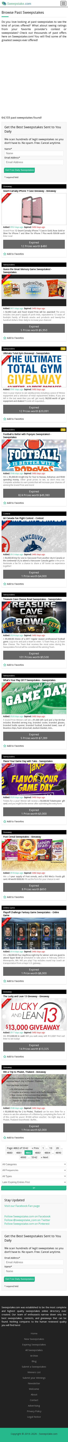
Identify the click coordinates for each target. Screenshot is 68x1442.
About (34, 1394)
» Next (44, 1157)
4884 (47, 1152)
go (34, 1188)
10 (50, 1148)
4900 (23, 1157)
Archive (34, 1355)
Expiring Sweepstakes (34, 1344)
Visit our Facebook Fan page (22, 1206)
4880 (9, 1152)
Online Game (9, 907)
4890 (58, 1152)
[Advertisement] (34, 79)
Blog (34, 1361)
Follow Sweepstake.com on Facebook (27, 1216)
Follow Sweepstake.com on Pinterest (26, 1223)
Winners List (34, 1372)
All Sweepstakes (34, 1350)
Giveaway (7, 186)
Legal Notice (34, 1416)
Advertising (34, 1405)
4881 (19, 1152)
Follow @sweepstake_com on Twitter (27, 1220)
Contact (34, 1400)
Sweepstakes (9, 264)
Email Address (11, 157)
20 (57, 1148)
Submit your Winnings (34, 1377)
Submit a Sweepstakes (34, 1366)
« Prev (35, 1148)
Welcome (34, 1388)
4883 (38, 1152)
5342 (34, 1157)
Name (7, 148)
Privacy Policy (34, 1411)
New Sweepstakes (34, 1338)
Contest (6, 513)
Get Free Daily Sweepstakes (19, 170)
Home (34, 1333)
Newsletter (34, 1383)
